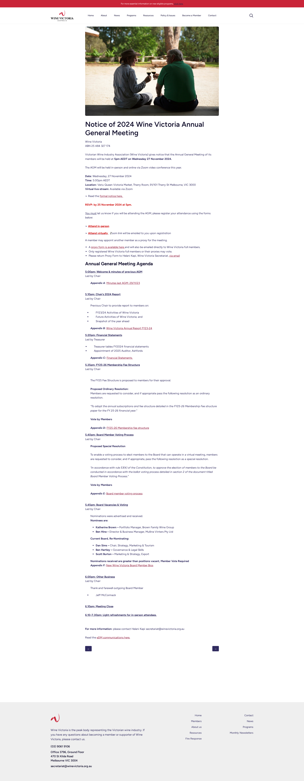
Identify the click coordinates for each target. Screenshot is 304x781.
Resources (196, 732)
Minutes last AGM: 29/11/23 (123, 283)
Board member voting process (124, 493)
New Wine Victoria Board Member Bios (129, 565)
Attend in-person (98, 226)
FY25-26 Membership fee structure (128, 427)
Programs (248, 727)
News (250, 721)
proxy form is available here (108, 247)
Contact (248, 715)
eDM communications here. (113, 637)
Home (198, 715)
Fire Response (193, 738)
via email (174, 255)
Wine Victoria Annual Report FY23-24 (129, 328)
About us (196, 727)
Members (196, 721)
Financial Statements (119, 357)
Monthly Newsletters (241, 732)
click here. (178, 3)
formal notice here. (111, 196)
